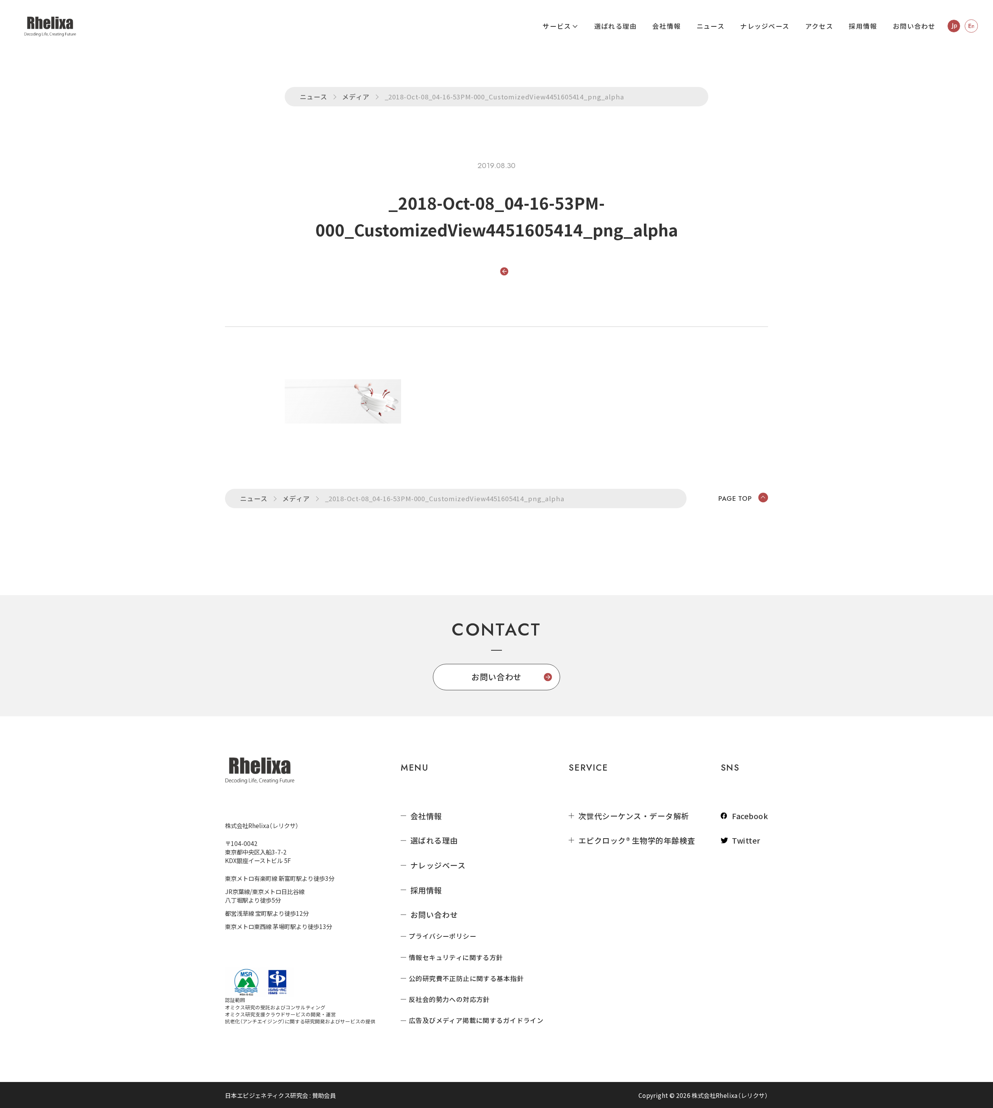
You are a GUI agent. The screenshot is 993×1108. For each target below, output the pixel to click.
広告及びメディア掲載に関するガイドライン (476, 1020)
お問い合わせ (914, 26)
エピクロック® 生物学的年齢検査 (636, 840)
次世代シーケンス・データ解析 (633, 816)
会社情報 (666, 26)
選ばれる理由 (615, 26)
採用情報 (863, 26)
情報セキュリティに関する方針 (456, 957)
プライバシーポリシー (442, 936)
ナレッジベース (764, 26)
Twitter (746, 840)
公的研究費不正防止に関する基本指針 (466, 978)
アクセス (819, 26)
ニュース (711, 26)
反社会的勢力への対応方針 (449, 999)
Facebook (750, 816)
